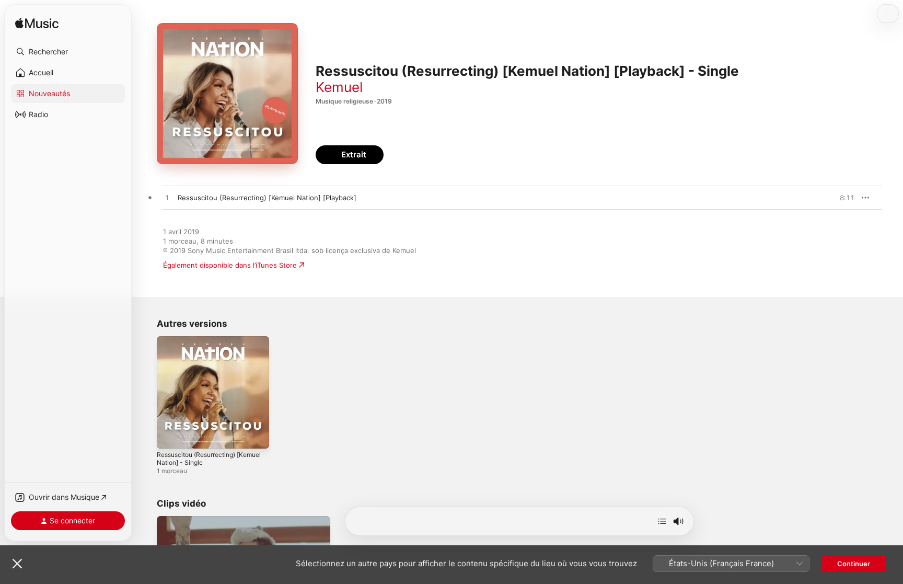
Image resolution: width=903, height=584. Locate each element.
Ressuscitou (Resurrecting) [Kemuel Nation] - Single (201, 344)
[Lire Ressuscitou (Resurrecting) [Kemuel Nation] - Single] (170, 435)
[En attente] (662, 521)
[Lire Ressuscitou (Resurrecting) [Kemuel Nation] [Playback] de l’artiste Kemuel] (167, 198)
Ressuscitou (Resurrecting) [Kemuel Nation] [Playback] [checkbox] (267, 197)
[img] (37, 24)
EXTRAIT (843, 197)
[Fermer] (17, 563)
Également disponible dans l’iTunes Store (230, 265)
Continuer (853, 563)
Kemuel (339, 87)
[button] (67, 52)
